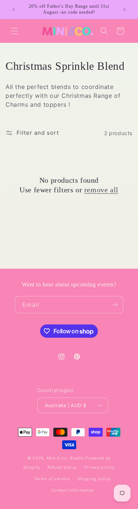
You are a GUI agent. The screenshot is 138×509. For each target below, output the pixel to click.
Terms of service (52, 478)
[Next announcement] (124, 9)
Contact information (72, 490)
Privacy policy (99, 467)
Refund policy (62, 467)
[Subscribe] (115, 304)
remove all (101, 190)
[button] (15, 31)
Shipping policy (94, 478)
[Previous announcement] (14, 9)
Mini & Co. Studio (65, 458)
